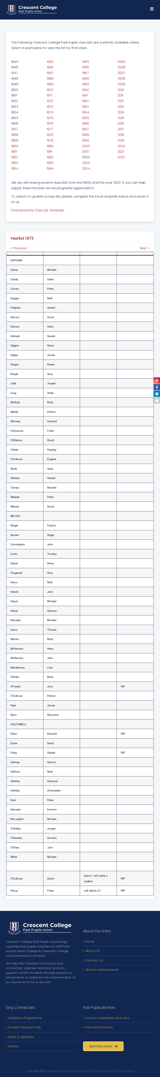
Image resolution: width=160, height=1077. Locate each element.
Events (13, 1046)
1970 (50, 90)
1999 (85, 140)
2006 (121, 67)
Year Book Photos (99, 1027)
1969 (50, 84)
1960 (14, 146)
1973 (50, 106)
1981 (49, 151)
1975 (50, 118)
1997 (85, 129)
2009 (121, 84)
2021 (121, 151)
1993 (85, 106)
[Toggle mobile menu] (152, 8)
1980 (50, 146)
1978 (50, 135)
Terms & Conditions (101, 1071)
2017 (121, 129)
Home (90, 941)
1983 (50, 163)
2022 (121, 157)
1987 (85, 73)
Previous (20, 248)
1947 (14, 73)
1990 (85, 90)
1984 (50, 168)
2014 (121, 112)
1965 (50, 62)
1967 (50, 73)
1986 (85, 67)
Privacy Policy (125, 1071)
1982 (50, 157)
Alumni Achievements (102, 970)
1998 (85, 135)
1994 (85, 112)
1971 (49, 95)
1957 (14, 129)
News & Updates (21, 1037)
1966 (50, 67)
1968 (50, 78)
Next (143, 248)
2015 (121, 118)
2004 (86, 168)
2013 (121, 106)
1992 (85, 101)
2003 (86, 163)
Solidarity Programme (25, 1018)
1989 (85, 84)
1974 (50, 112)
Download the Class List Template (37, 210)
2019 (121, 140)
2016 (121, 123)
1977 (50, 129)
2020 (121, 146)
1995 (85, 118)
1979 (50, 140)
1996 (85, 123)
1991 (85, 95)
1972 (50, 101)
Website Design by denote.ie (67, 1071)
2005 (121, 62)
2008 (121, 78)
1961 (14, 151)
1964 (14, 168)
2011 (120, 95)
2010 (121, 90)
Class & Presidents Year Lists (107, 1018)
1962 (14, 157)
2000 (86, 146)
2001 (85, 151)
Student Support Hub (24, 1027)
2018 (121, 135)
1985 (85, 62)
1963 (14, 163)
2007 (121, 73)
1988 (85, 78)
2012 (121, 101)
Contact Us (94, 960)
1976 (50, 123)
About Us (92, 951)
